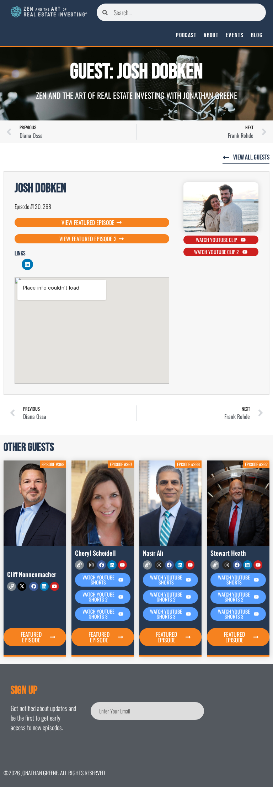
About (211, 35)
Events (235, 35)
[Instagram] (91, 564)
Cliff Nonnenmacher (31, 574)
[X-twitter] (21, 586)
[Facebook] (33, 586)
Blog (256, 35)
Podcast (186, 35)
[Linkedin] (27, 264)
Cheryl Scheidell (95, 552)
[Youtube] (54, 586)
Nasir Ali (153, 552)
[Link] (11, 586)
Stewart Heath (228, 552)
